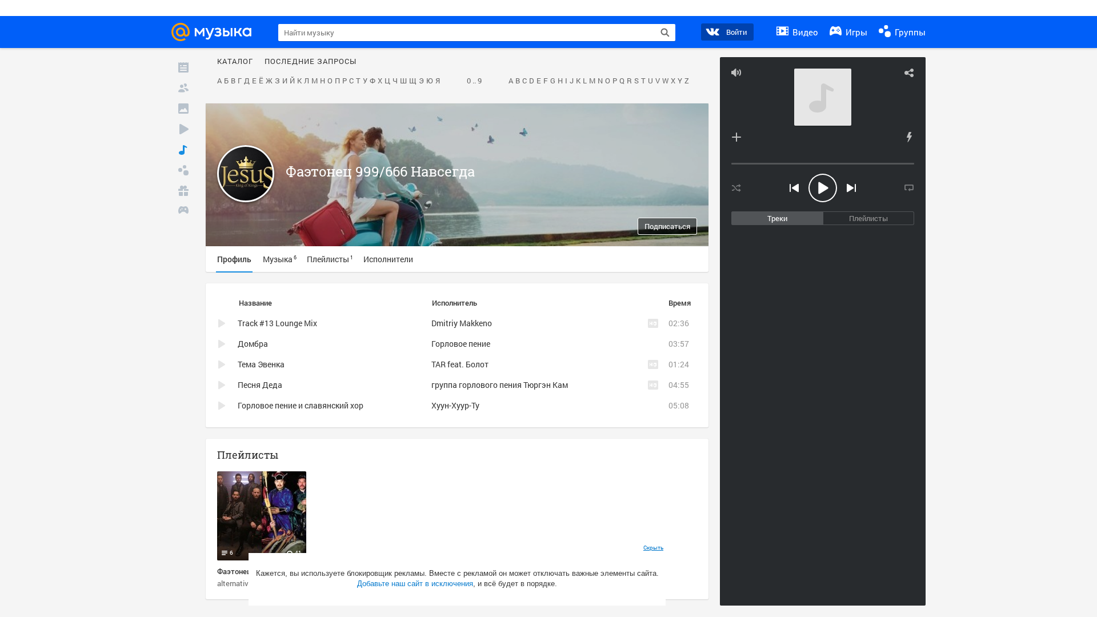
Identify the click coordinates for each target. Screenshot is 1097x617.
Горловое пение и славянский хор (300, 405)
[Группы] (183, 170)
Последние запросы (311, 61)
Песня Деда (260, 384)
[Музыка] (183, 149)
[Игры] (183, 211)
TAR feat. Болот (460, 364)
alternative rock (243, 583)
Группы (909, 32)
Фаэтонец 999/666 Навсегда (380, 171)
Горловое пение (460, 343)
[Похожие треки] (909, 137)
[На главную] (214, 32)
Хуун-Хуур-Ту (455, 405)
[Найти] (665, 32)
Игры (855, 32)
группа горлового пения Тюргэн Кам (499, 384)
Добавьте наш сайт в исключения (415, 583)
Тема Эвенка (261, 364)
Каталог (235, 61)
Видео (804, 32)
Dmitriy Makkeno (461, 323)
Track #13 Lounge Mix (277, 323)
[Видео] (183, 129)
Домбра (253, 343)
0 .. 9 (474, 81)
